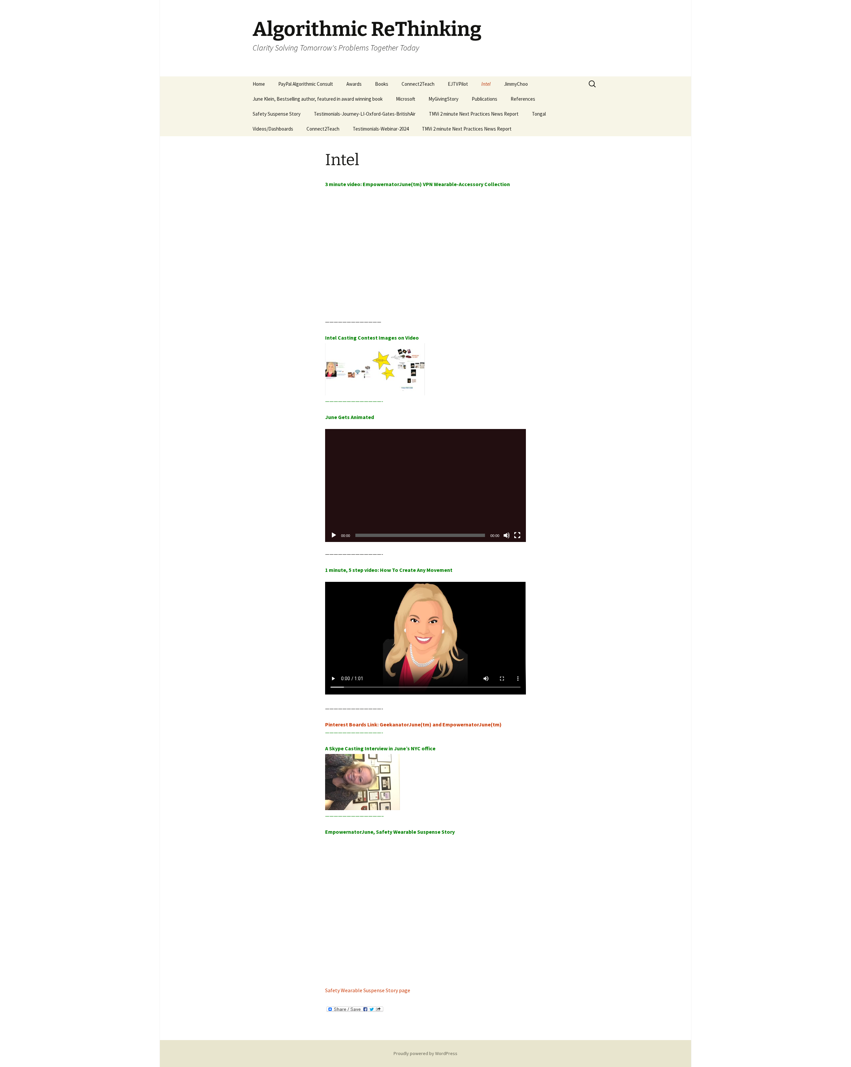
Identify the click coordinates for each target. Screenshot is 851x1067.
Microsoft (405, 99)
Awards (354, 84)
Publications (484, 99)
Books (381, 84)
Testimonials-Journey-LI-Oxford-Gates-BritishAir (365, 114)
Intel (486, 84)
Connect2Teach (418, 84)
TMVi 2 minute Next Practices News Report (474, 114)
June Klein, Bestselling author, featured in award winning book (318, 99)
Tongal (539, 114)
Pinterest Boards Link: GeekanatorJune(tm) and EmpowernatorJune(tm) (413, 724)
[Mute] (506, 535)
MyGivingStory (443, 99)
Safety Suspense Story (277, 114)
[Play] (333, 535)
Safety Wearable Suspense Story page (367, 990)
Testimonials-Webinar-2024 (381, 129)
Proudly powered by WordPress (425, 1053)
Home (259, 84)
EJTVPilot (458, 84)
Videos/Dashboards (273, 129)
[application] (425, 485)
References (523, 99)
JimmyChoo (516, 84)
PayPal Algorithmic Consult (305, 84)
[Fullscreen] (517, 535)
